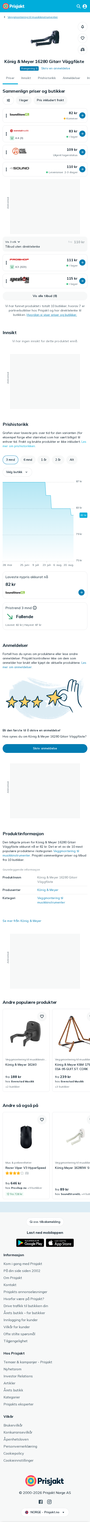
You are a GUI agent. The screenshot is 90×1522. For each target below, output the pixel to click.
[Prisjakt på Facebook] (40, 1501)
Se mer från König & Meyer (22, 921)
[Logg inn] (84, 6)
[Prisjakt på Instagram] (49, 1501)
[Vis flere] (6, 115)
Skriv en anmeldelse (55, 68)
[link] (26, 1050)
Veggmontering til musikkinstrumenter (33, 17)
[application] (45, 524)
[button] (82, 27)
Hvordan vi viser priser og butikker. (52, 315)
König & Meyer (47, 890)
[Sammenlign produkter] (82, 49)
